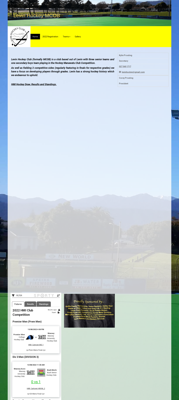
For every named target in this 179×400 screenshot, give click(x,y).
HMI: (30, 345)
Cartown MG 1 (37, 345)
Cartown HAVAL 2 (37, 388)
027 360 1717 (125, 66)
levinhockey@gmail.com (133, 72)
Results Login (52, 310)
